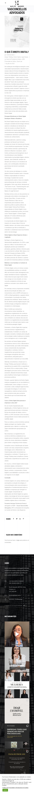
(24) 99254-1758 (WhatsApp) (15, 599)
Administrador (10, 55)
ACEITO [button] (5, 790)
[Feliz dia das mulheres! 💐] (17, 685)
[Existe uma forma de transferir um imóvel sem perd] (17, 710)
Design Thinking (9, 57)
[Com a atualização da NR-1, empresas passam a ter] (17, 736)
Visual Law (19, 61)
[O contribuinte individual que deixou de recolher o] (17, 634)
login (18, 540)
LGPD (23, 59)
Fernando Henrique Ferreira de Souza (15, 503)
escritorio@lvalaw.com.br (15, 595)
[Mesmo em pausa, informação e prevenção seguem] (17, 762)
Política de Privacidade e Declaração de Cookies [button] (15, 787)
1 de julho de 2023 (10, 63)
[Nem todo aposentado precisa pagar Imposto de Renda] (17, 659)
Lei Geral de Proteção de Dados (13, 59)
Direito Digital (17, 57)
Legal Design (24, 57)
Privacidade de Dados (10, 61)
